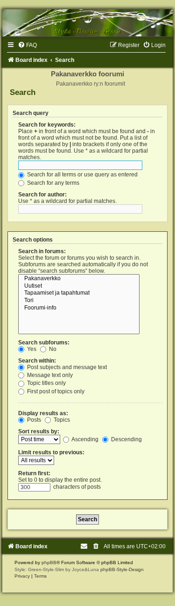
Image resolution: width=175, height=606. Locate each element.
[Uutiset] (79, 286)
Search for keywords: (47, 124)
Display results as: (43, 413)
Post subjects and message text (66, 367)
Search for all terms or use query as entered (82, 174)
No (52, 349)
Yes (31, 349)
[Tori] (79, 300)
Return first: (34, 473)
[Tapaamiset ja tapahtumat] (79, 293)
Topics (61, 420)
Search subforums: (44, 342)
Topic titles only (46, 383)
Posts (33, 420)
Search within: (37, 360)
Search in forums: (42, 251)
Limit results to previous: (51, 452)
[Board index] (87, 22)
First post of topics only (55, 391)
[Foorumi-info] (79, 308)
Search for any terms (52, 183)
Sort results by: (38, 431)
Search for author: (42, 194)
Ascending (84, 439)
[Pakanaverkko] (79, 279)
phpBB (49, 562)
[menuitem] (27, 45)
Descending (126, 439)
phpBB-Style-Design (122, 569)
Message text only (49, 375)
